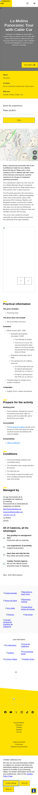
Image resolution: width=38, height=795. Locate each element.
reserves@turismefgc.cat (13, 512)
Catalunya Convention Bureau (19, 746)
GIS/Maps (19, 727)
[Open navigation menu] (34, 3)
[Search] (27, 3)
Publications (19, 725)
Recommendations (19, 722)
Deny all (24, 783)
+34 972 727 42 (9, 515)
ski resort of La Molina (17, 427)
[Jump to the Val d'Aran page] (28, 615)
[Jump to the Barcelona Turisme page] (28, 600)
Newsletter (19, 729)
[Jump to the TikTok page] (27, 712)
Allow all (8, 789)
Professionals (19, 744)
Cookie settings (11, 783)
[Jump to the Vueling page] (10, 653)
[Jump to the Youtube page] (11, 712)
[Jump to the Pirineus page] (10, 615)
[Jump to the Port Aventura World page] (28, 653)
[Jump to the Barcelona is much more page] (28, 593)
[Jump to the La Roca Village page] (10, 659)
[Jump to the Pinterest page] (32, 712)
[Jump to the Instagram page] (22, 712)
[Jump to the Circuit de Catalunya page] (28, 645)
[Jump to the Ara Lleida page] (10, 608)
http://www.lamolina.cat (12, 509)
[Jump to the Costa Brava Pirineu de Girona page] (28, 608)
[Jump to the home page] (6, 3)
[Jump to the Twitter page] (16, 712)
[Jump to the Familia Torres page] (28, 659)
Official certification (13, 443)
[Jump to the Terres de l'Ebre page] (10, 601)
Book (19, 120)
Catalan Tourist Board (19, 742)
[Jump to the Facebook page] (5, 712)
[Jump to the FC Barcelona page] (10, 645)
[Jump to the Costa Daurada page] (10, 593)
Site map (19, 732)
